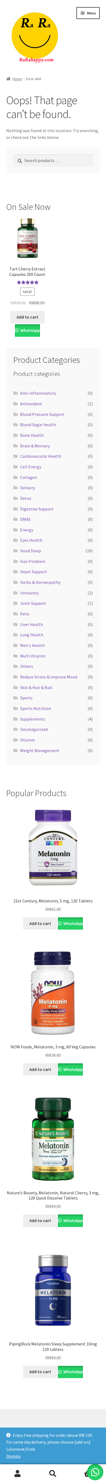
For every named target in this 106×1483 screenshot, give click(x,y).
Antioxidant (31, 403)
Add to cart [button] (27, 317)
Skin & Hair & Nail (36, 687)
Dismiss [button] (13, 1456)
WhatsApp (30, 330)
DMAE (25, 519)
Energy (26, 529)
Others (26, 666)
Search (53, 1474)
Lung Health (31, 634)
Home (17, 78)
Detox (25, 498)
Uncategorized (34, 729)
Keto (24, 613)
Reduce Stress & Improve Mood (48, 677)
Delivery (27, 487)
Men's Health (32, 645)
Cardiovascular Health (40, 456)
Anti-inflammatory (38, 393)
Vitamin (27, 740)
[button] (95, 1472)
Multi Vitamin (32, 656)
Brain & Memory (35, 445)
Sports (26, 697)
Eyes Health (31, 540)
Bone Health (32, 435)
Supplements (32, 719)
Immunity (29, 593)
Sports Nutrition (35, 708)
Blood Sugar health (38, 424)
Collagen (28, 477)
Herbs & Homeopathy (40, 582)
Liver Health (31, 624)
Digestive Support (37, 509)
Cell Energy (30, 466)
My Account (17, 1474)
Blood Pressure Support (42, 414)
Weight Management (40, 750)
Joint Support (33, 603)
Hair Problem (32, 561)
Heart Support (33, 571)
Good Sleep (30, 550)
